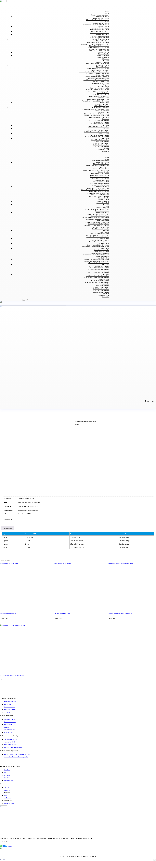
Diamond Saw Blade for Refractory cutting (96, 114)
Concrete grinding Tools (102, 34)
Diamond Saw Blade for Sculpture (99, 49)
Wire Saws (106, 128)
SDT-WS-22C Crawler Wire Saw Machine (96, 132)
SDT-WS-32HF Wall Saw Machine (98, 127)
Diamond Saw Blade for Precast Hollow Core (96, 109)
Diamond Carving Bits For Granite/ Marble (96, 63)
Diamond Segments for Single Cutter (98, 78)
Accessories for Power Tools (100, 39)
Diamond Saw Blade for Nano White (98, 47)
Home (107, 157)
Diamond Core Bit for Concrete (100, 28)
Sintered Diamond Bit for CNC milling (97, 99)
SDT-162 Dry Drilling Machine (100, 141)
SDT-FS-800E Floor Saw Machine (99, 122)
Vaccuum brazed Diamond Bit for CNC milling (95, 101)
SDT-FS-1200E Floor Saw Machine (98, 123)
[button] (55, 154)
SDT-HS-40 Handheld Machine (99, 135)
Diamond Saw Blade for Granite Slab (98, 42)
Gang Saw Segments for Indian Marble (97, 89)
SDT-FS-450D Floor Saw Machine (99, 120)
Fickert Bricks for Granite (101, 104)
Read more (4, 618)
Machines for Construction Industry (98, 117)
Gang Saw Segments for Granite (99, 88)
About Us (106, 293)
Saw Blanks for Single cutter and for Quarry (96, 80)
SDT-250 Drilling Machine (101, 143)
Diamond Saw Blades (102, 16)
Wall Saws (106, 125)
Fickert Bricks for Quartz (101, 106)
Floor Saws (105, 119)
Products (106, 13)
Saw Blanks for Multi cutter (101, 81)
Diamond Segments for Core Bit (99, 29)
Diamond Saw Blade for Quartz (100, 70)
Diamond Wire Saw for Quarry (100, 94)
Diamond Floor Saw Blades (101, 23)
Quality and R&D (103, 295)
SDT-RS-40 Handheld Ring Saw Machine (96, 136)
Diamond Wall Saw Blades (101, 18)
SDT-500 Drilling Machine (101, 146)
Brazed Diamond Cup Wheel (100, 36)
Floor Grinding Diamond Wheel (99, 37)
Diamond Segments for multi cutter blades (97, 76)
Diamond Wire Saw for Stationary (99, 96)
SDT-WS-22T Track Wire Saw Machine (97, 130)
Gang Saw (106, 85)
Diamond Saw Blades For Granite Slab (97, 73)
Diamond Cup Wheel (103, 55)
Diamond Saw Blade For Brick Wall (98, 50)
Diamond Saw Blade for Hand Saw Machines (96, 25)
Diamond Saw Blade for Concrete (99, 46)
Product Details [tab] (7, 528)
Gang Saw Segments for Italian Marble (97, 91)
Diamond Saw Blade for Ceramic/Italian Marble (95, 44)
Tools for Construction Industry (100, 15)
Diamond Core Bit (103, 26)
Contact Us (105, 151)
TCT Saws (105, 59)
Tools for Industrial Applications (99, 107)
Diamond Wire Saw (103, 93)
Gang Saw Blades (103, 86)
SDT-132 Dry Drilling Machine (100, 140)
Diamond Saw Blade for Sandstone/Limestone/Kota (94, 72)
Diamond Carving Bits (102, 62)
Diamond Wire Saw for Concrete (99, 31)
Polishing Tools (104, 102)
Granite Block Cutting (102, 75)
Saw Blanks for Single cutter (100, 83)
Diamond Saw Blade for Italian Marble (97, 68)
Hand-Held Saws (104, 133)
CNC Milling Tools (103, 98)
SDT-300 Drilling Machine (101, 145)
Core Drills (105, 138)
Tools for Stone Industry (102, 65)
